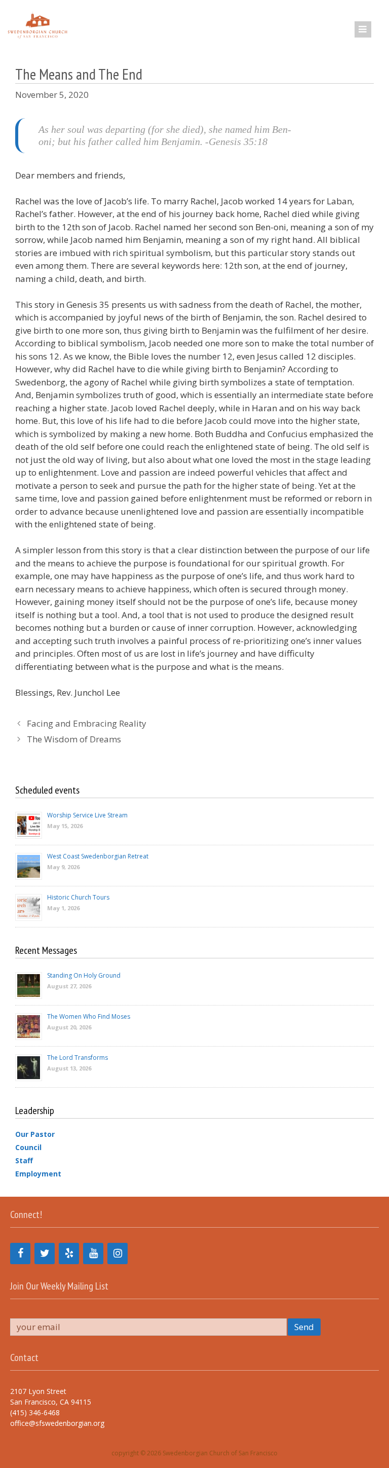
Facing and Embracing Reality (86, 723)
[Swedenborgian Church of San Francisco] (36, 25)
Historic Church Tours (78, 897)
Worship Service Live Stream (87, 815)
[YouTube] (93, 1253)
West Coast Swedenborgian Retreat (97, 856)
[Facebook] (20, 1253)
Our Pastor (35, 1134)
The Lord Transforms (77, 1057)
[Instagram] (117, 1253)
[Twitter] (44, 1253)
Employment (38, 1173)
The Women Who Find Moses (88, 1016)
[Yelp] (69, 1253)
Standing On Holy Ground (84, 975)
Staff (24, 1160)
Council (28, 1147)
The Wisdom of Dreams (74, 739)
